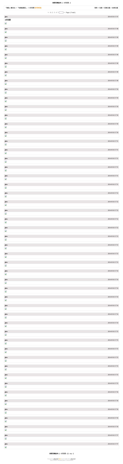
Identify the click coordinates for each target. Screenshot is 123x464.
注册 (100, 8)
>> (64, 12)
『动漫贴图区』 (22, 8)
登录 (96, 8)
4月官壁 (66, 3)
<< (49, 12)
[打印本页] (38, 8)
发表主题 (115, 8)
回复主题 (107, 8)
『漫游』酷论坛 (10, 8)
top (71, 453)
